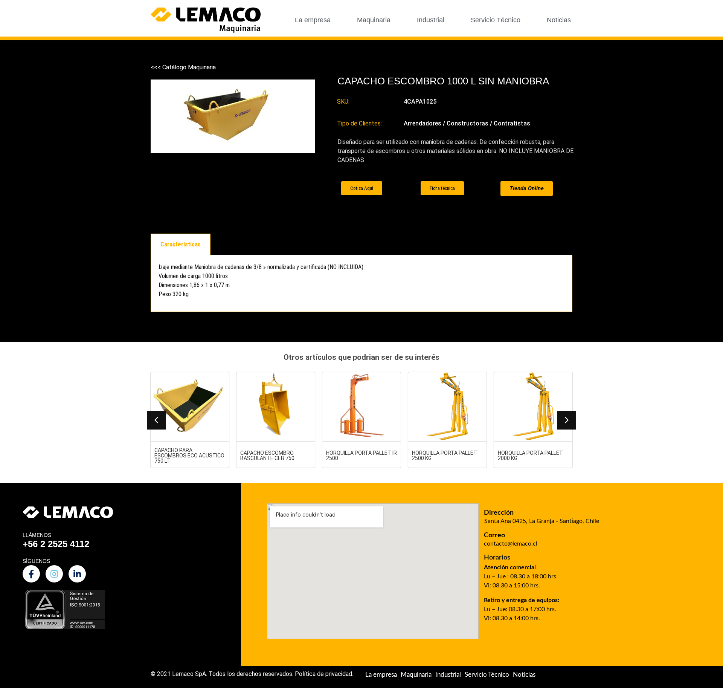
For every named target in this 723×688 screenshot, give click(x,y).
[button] (156, 420)
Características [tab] (180, 244)
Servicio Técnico (495, 20)
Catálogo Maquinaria (189, 67)
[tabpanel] (361, 283)
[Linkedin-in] (77, 574)
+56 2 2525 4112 (56, 544)
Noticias (559, 20)
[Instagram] (54, 574)
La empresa (313, 20)
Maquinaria (373, 20)
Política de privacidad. (324, 673)
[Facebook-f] (31, 574)
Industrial (430, 20)
